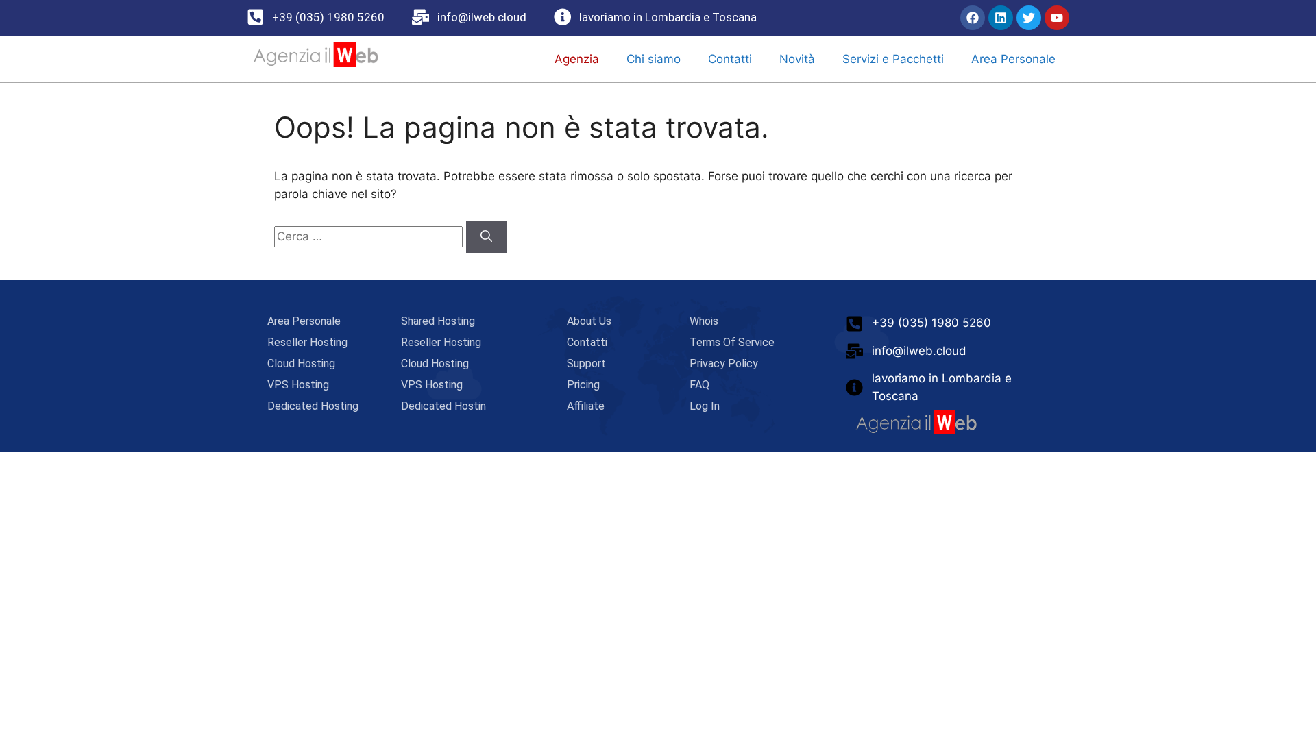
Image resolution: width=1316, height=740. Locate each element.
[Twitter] (1028, 17)
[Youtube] (1057, 17)
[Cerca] (486, 237)
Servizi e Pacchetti (893, 59)
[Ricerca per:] (370, 236)
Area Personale (1013, 59)
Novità (797, 59)
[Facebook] (972, 17)
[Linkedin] (1000, 17)
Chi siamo (653, 59)
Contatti (730, 59)
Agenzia (577, 59)
